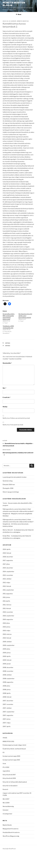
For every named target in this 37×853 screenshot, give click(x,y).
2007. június (7, 719)
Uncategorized (7, 814)
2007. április (7, 726)
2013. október (7, 579)
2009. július (6, 649)
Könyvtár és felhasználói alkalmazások (15, 782)
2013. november (8, 575)
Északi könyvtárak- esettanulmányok (14, 749)
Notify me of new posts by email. (13, 425)
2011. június (6, 597)
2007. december (8, 700)
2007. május (7, 723)
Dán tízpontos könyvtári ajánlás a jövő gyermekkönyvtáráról (25, 315)
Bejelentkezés (7, 825)
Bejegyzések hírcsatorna (10, 829)
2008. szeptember (8, 678)
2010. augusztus (8, 619)
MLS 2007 (6, 799)
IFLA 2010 (6, 767)
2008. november (8, 671)
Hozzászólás (7, 363)
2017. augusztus (8, 560)
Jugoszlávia (6, 771)
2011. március (7, 605)
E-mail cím (6, 397)
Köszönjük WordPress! (9, 848)
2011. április (6, 601)
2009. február (7, 660)
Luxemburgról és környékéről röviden (14, 477)
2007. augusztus (8, 715)
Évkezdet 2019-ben (9, 484)
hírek (4, 763)
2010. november (8, 612)
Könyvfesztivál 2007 (9, 774)
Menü (19, 14)
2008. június (7, 689)
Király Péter (6, 536)
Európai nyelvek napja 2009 (11, 756)
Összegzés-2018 (8, 488)
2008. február (7, 697)
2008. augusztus (8, 682)
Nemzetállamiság (8, 806)
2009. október (7, 641)
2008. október (7, 675)
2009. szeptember (8, 645)
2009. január (7, 664)
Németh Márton (23, 21)
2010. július (6, 623)
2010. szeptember (8, 616)
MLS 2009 (6, 803)
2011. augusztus (8, 593)
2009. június (7, 652)
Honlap (5, 407)
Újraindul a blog (7, 481)
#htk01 (7, 343)
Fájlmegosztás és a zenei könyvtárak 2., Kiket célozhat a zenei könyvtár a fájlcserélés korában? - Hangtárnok (18, 511)
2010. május (6, 630)
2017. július (6, 564)
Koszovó (5, 789)
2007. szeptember (8, 712)
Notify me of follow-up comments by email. (16, 418)
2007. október (7, 708)
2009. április (7, 656)
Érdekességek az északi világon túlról (14, 745)
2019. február (7, 553)
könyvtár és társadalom (10, 785)
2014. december (8, 568)
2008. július (6, 686)
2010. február (7, 638)
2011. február (7, 608)
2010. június (6, 627)
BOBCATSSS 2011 (8, 741)
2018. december (8, 557)
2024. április (7, 549)
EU (3, 752)
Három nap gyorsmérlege (11, 492)
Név (4, 388)
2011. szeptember (8, 590)
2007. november (8, 704)
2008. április (7, 693)
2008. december (8, 667)
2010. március (7, 634)
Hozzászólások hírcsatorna (11, 832)
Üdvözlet (5, 810)
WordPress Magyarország (11, 836)
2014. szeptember (8, 571)
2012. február (7, 586)
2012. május (6, 582)
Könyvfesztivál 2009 (9, 778)
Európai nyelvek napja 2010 (11, 760)
